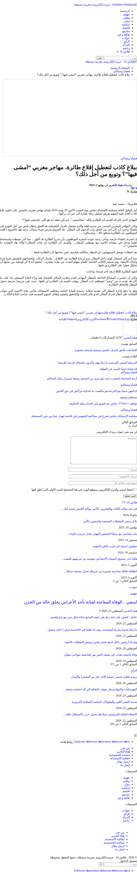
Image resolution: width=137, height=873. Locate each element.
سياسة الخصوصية (119, 754)
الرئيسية (125, 10)
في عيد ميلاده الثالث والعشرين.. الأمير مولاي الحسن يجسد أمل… (99, 508)
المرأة (126, 44)
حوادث (126, 37)
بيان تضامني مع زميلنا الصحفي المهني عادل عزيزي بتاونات (102, 533)
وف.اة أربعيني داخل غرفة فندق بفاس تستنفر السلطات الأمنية (101, 642)
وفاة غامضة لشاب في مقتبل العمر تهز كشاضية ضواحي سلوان (100, 654)
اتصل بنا (125, 765)
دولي (127, 21)
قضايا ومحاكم (129, 158)
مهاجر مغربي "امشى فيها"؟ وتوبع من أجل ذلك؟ (74, 312)
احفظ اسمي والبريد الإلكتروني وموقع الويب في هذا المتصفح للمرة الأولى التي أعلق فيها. (82, 489)
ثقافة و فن (123, 34)
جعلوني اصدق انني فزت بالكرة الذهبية (115, 546)
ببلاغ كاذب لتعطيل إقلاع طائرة (119, 312)
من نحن (125, 748)
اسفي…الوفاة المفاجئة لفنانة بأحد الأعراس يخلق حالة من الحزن (80, 602)
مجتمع (126, 31)
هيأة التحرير (123, 751)
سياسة (126, 24)
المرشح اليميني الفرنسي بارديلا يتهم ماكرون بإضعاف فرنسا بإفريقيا (97, 362)
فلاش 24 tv (123, 51)
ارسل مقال (123, 761)
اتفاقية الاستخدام (120, 758)
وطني (126, 17)
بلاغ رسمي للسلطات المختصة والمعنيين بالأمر (110, 521)
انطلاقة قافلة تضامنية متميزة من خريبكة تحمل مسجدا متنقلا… (100, 571)
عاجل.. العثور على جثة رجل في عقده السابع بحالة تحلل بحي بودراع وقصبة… (92, 617)
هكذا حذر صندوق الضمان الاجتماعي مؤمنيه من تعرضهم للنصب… (99, 558)
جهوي (126, 14)
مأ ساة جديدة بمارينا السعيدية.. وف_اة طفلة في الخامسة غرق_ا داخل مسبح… (91, 629)
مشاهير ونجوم (128, 397)
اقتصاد (126, 27)
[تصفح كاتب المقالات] (130, 334)
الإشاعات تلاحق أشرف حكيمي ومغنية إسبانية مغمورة (106, 350)
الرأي (127, 41)
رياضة (126, 48)
